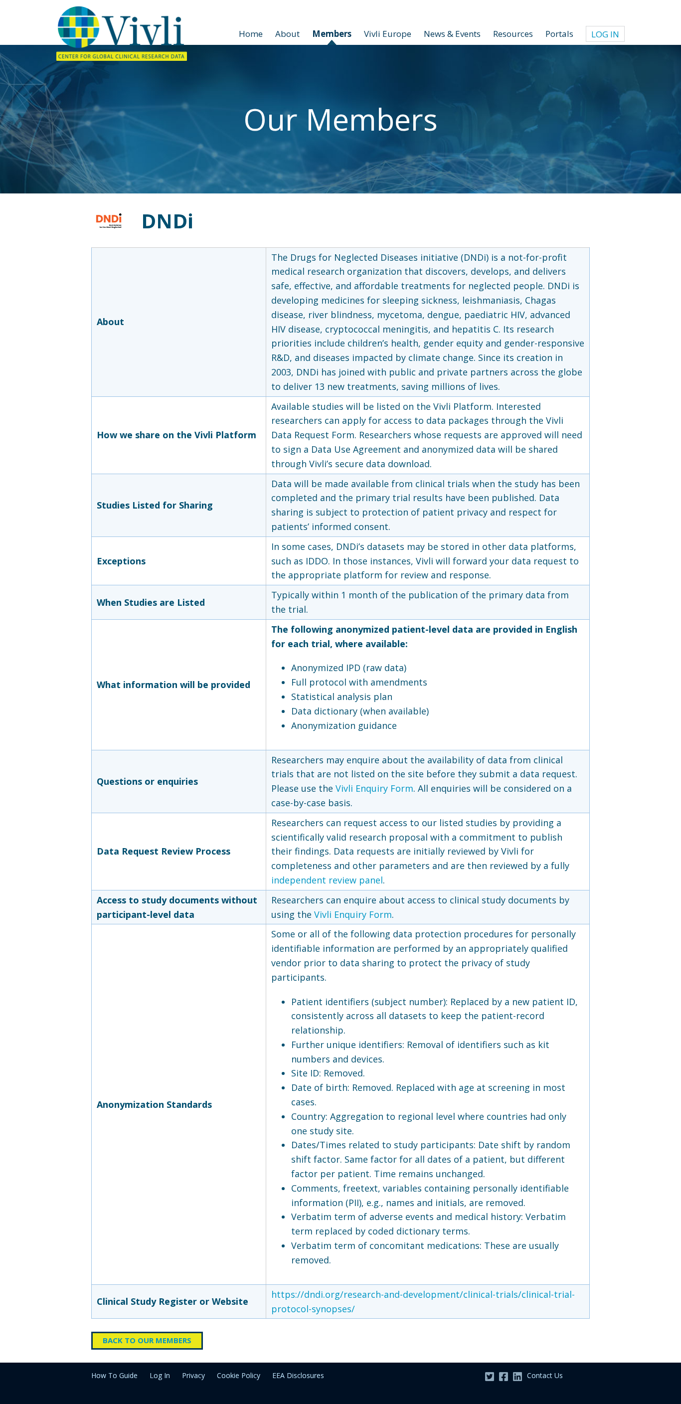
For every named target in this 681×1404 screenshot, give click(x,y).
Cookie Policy (238, 1375)
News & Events (452, 33)
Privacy (193, 1375)
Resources (513, 33)
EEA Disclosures (298, 1375)
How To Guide (114, 1375)
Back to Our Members (147, 1340)
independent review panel (327, 880)
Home (251, 33)
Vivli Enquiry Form (374, 788)
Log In (605, 34)
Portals (559, 33)
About (287, 33)
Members (331, 33)
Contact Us (545, 1375)
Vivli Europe (387, 33)
